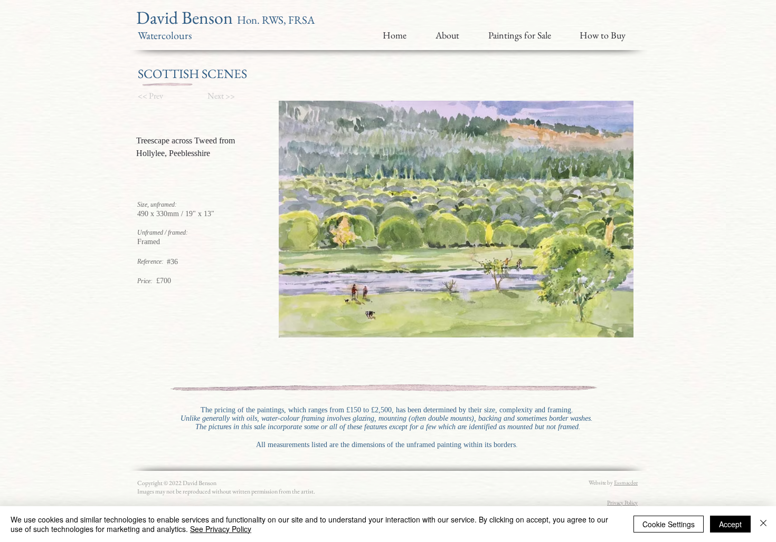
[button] (156, 96)
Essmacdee (626, 482)
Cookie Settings (668, 524)
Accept (730, 524)
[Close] (763, 524)
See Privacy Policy (220, 529)
